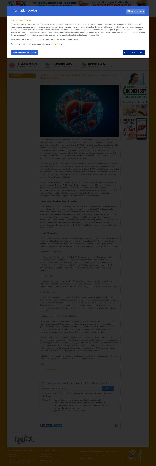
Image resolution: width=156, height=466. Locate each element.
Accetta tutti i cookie (134, 53)
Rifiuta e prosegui (135, 11)
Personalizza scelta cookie (24, 53)
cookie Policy (55, 44)
